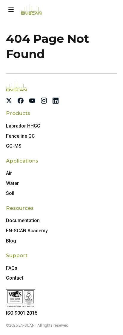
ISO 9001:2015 (21, 313)
